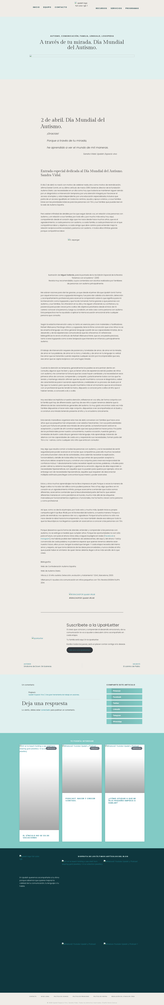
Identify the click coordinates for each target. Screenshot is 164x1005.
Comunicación (70, 36)
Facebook (109, 536)
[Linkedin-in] (34, 894)
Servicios (116, 8)
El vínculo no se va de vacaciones (36, 836)
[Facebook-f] (22, 894)
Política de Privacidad (81, 996)
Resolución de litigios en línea (123, 996)
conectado (45, 710)
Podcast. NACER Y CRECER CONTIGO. (80, 799)
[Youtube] (53, 894)
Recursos (101, 8)
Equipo (47, 7)
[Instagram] (28, 894)
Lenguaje (95, 36)
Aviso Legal (45, 996)
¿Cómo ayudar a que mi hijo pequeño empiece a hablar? (122, 800)
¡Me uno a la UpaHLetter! (79, 650)
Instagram (45, 538)
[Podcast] (47, 894)
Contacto (61, 7)
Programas (132, 8)
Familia (84, 36)
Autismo (55, 36)
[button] (124, 690)
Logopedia (108, 36)
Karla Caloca (112, 1003)
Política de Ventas (100, 996)
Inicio (36, 7)
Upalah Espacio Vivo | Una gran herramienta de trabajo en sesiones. (54, 695)
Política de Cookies (61, 996)
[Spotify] (41, 894)
